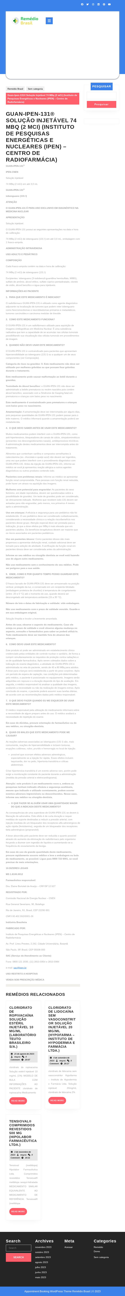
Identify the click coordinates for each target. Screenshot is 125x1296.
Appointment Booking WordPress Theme (48, 1291)
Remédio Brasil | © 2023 (86, 1291)
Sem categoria (35, 89)
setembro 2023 (43, 1257)
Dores (97, 1251)
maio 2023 (40, 1277)
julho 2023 (40, 1267)
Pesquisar (101, 86)
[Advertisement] (62, 52)
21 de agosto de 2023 (24, 1054)
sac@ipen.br (20, 967)
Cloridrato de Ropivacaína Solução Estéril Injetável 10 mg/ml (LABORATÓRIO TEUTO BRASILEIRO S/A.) (22, 1027)
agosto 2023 (41, 1262)
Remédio (98, 1247)
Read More (19, 1102)
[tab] (49, 20)
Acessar (68, 1247)
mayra (17, 1057)
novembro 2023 (43, 1247)
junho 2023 (41, 1272)
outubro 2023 (42, 1252)
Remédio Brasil (15, 89)
